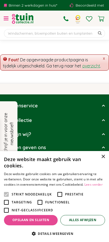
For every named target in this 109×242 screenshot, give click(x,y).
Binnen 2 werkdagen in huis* (31, 5)
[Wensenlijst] (89, 19)
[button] (54, 233)
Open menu (6, 18)
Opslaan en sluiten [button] (30, 220)
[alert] (54, 196)
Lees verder (93, 184)
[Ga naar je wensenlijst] (89, 19)
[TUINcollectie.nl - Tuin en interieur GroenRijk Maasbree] (22, 18)
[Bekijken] (101, 19)
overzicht (91, 66)
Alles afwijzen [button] (83, 220)
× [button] (103, 157)
